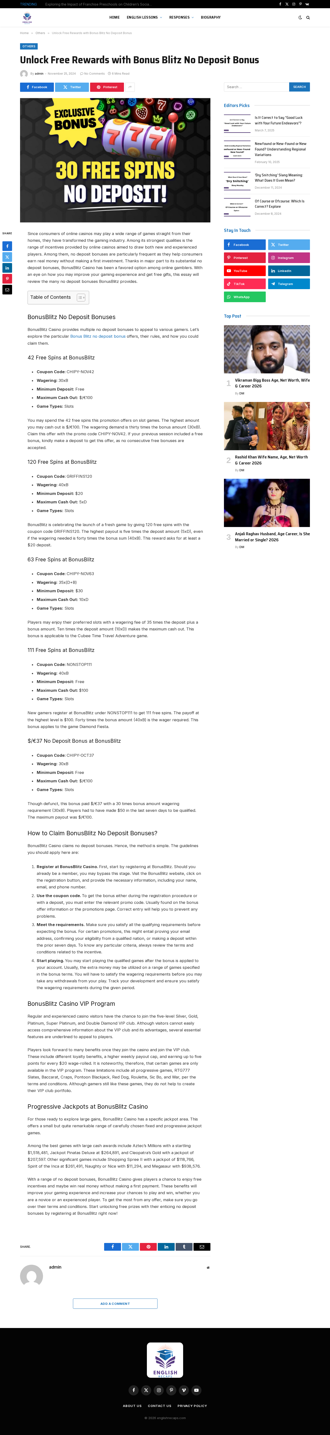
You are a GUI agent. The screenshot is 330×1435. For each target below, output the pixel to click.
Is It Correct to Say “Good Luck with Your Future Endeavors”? (279, 120)
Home (114, 17)
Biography (211, 17)
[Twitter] (7, 257)
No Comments (94, 73)
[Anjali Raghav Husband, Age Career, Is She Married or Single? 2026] (267, 503)
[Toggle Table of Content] (78, 297)
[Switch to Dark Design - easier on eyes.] (300, 17)
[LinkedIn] (7, 268)
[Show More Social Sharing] (130, 87)
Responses (179, 17)
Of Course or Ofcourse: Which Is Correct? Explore (279, 204)
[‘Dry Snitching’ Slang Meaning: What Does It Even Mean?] (237, 181)
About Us (132, 1406)
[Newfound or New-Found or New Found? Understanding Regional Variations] (237, 150)
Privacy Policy (192, 1406)
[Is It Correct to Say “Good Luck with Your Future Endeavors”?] (237, 123)
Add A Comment (115, 1304)
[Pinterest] (7, 279)
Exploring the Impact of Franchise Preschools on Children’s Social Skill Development (99, 4)
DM (241, 393)
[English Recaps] (27, 17)
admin (39, 73)
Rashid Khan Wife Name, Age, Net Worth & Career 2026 (271, 460)
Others (28, 46)
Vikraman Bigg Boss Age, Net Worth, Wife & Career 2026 (272, 383)
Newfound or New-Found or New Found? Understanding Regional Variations (281, 149)
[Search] (307, 17)
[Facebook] (7, 246)
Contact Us (160, 1406)
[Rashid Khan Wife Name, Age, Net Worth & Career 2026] (267, 426)
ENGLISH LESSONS (142, 17)
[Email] (7, 289)
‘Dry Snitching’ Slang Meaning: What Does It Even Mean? (279, 178)
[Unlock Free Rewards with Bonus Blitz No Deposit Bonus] (115, 160)
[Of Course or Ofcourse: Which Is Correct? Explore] (237, 207)
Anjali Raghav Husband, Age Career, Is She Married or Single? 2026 (272, 537)
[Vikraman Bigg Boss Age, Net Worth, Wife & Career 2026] (267, 349)
